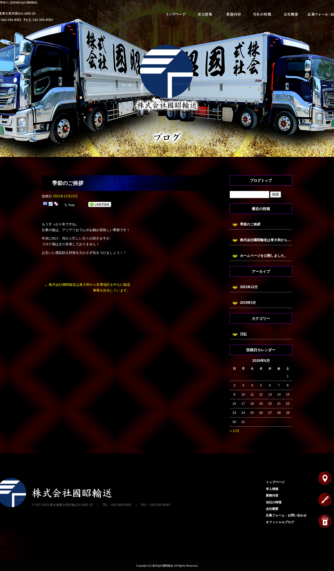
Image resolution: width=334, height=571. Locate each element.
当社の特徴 (262, 14)
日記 (243, 334)
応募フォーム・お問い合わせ (286, 515)
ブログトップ (261, 180)
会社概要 (291, 14)
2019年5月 (248, 303)
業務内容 (233, 14)
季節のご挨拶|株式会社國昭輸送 (18, 2)
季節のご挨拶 (250, 224)
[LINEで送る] (99, 205)
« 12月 (234, 431)
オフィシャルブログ (280, 522)
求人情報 (204, 14)
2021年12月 (249, 287)
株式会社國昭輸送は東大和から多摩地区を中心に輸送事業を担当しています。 (266, 240)
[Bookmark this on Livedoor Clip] (51, 205)
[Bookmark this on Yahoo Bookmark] (56, 205)
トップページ (176, 14)
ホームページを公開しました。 (264, 256)
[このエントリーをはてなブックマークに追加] (45, 205)
